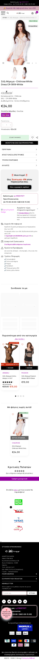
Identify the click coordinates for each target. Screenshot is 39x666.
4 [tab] (23, 396)
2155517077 (25, 2)
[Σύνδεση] (32, 13)
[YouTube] (20, 601)
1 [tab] (15, 396)
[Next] (36, 63)
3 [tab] (20, 396)
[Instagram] (9, 601)
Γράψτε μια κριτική (19, 479)
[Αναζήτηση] (8, 13)
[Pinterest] (14, 601)
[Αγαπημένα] (32, 137)
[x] (5, 559)
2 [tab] (18, 396)
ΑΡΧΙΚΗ (4, 18)
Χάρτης (4, 565)
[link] (10, 324)
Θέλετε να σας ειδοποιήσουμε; (19, 143)
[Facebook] (4, 601)
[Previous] (32, 63)
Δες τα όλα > (20, 339)
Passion (25, 373)
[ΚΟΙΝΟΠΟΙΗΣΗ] (36, 137)
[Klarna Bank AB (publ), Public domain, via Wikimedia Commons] (8, 211)
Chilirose (17, 96)
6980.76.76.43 (10, 569)
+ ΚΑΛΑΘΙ (10, 368)
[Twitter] (25, 601)
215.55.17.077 (10, 567)
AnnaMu (5, 373)
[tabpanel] (10, 367)
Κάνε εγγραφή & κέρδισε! (19, 187)
